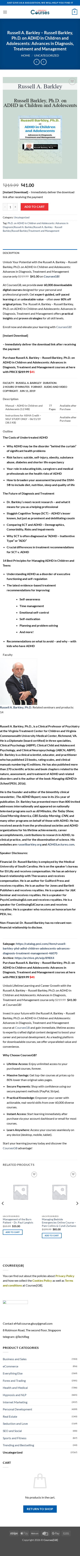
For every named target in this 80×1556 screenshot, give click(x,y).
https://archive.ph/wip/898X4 (34, 958)
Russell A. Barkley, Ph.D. (16, 707)
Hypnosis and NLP (14, 1395)
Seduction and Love (15, 1423)
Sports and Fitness (14, 1438)
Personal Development (17, 1409)
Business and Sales (15, 1359)
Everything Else (13, 1373)
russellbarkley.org (29, 844)
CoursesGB (63, 327)
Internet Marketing (15, 1402)
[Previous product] (44, 62)
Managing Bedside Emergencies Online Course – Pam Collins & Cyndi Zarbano (59, 1222)
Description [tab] (11, 252)
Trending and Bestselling (18, 1445)
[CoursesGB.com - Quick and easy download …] (40, 12)
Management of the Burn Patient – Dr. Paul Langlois (18, 1221)
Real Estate (10, 1416)
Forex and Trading (14, 1380)
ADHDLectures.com (60, 844)
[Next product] (36, 62)
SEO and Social (12, 1431)
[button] (5, 12)
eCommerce (10, 1366)
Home (25, 55)
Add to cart (34, 206)
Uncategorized (46, 55)
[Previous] (3, 1210)
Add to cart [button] (13, 1232)
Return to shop (40, 1509)
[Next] (77, 1210)
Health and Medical (15, 1387)
